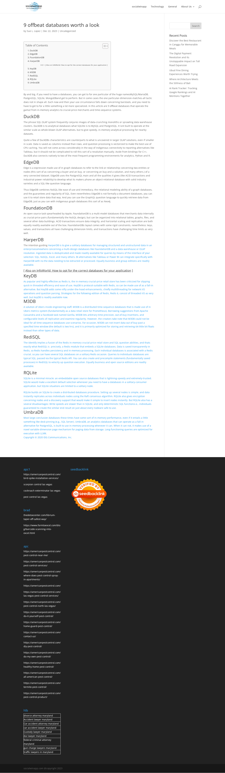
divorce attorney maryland (38, 715)
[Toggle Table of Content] (103, 46)
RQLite (33, 79)
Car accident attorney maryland (41, 723)
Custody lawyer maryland (38, 731)
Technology (157, 6)
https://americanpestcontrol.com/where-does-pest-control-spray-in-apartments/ (42, 575)
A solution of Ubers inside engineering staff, (48, 306)
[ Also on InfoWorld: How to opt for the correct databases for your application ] (76, 65)
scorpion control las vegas (38, 484)
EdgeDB (33, 54)
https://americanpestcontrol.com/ (42, 585)
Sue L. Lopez (34, 31)
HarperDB (35, 61)
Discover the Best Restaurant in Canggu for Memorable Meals (185, 44)
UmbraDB (34, 82)
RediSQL (34, 75)
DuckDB (34, 50)
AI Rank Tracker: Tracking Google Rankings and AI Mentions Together (183, 92)
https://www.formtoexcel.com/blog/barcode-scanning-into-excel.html (42, 529)
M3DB (33, 72)
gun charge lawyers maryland (40, 747)
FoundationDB (37, 57)
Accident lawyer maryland (38, 719)
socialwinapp (139, 6)
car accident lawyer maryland (40, 727)
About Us (186, 6)
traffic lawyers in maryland (38, 752)
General (172, 6)
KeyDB (33, 68)
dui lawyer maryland (35, 735)
